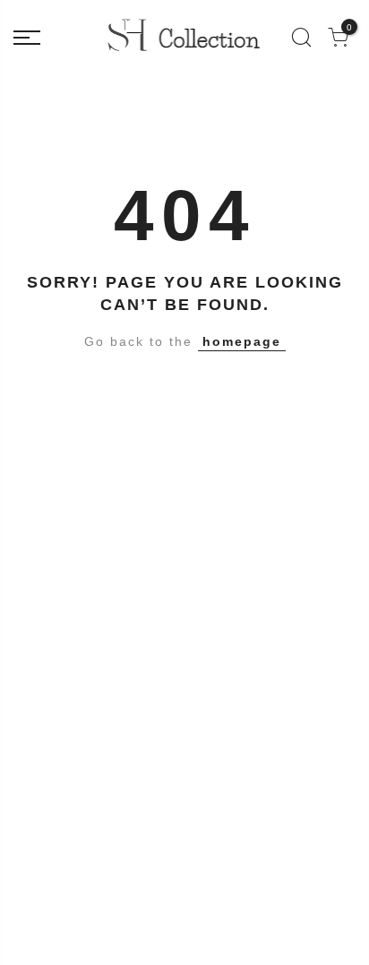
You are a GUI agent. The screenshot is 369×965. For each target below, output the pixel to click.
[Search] (301, 37)
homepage (241, 341)
